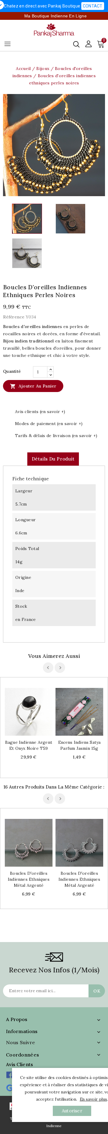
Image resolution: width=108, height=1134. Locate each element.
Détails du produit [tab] (53, 459)
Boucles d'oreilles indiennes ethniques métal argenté (29, 879)
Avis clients (19, 1064)
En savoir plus (93, 1099)
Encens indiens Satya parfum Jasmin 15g (79, 745)
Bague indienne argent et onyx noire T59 (28, 745)
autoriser (72, 1111)
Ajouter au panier (33, 386)
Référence (14, 317)
